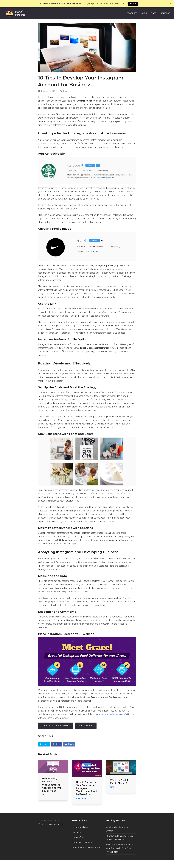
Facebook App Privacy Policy (86, 847)
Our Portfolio (78, 837)
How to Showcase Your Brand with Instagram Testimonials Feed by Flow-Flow (86, 788)
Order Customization (82, 842)
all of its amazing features (111, 714)
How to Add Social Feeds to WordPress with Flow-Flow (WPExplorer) (119, 848)
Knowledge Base (80, 827)
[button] (44, 744)
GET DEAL (133, 3)
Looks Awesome (55, 824)
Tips (65, 91)
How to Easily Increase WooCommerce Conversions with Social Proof (52, 784)
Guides (79, 798)
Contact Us (77, 832)
